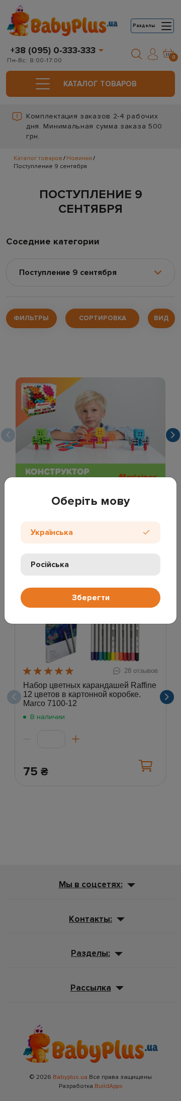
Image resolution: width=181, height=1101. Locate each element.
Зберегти (91, 598)
